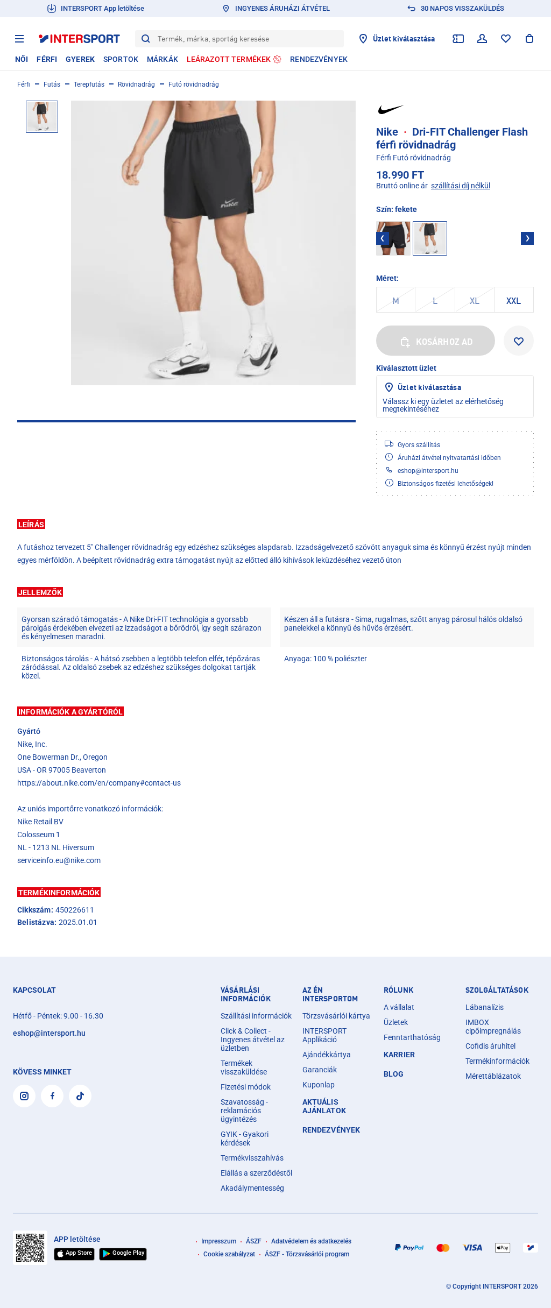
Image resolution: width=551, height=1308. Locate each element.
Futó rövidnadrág (193, 84)
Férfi (23, 84)
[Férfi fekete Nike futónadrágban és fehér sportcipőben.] (213, 243)
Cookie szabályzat (229, 1254)
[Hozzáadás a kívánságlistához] (519, 341)
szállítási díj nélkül (460, 185)
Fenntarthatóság (412, 1037)
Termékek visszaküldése (244, 1067)
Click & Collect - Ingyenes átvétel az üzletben (253, 1039)
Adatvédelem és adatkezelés (311, 1241)
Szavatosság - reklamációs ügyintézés (244, 1110)
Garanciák (319, 1069)
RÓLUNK (398, 990)
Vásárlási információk (246, 994)
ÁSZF (254, 1241)
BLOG (394, 1074)
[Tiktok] (80, 1096)
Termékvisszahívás (252, 1158)
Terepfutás (89, 84)
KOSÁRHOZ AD (445, 341)
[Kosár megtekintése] (529, 38)
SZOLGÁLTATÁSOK (496, 990)
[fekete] (393, 238)
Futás (52, 84)
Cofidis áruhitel (490, 1046)
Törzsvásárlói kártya (336, 1016)
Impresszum (218, 1241)
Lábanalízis (484, 1007)
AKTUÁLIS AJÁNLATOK (324, 1106)
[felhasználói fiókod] (482, 38)
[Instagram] (24, 1096)
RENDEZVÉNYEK (331, 1130)
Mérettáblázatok (493, 1076)
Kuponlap (318, 1084)
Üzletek (396, 1022)
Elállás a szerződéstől (256, 1173)
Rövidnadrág (136, 84)
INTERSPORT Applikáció (324, 1035)
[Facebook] (52, 1096)
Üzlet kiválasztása (429, 387)
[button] (275, 524)
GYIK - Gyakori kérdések (245, 1138)
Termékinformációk (497, 1061)
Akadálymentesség (252, 1188)
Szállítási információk (256, 1016)
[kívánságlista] (505, 38)
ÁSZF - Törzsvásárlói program (307, 1254)
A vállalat (399, 1007)
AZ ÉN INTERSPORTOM (330, 994)
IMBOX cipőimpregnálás (493, 1026)
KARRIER (399, 1054)
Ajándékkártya (326, 1054)
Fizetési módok (246, 1087)
